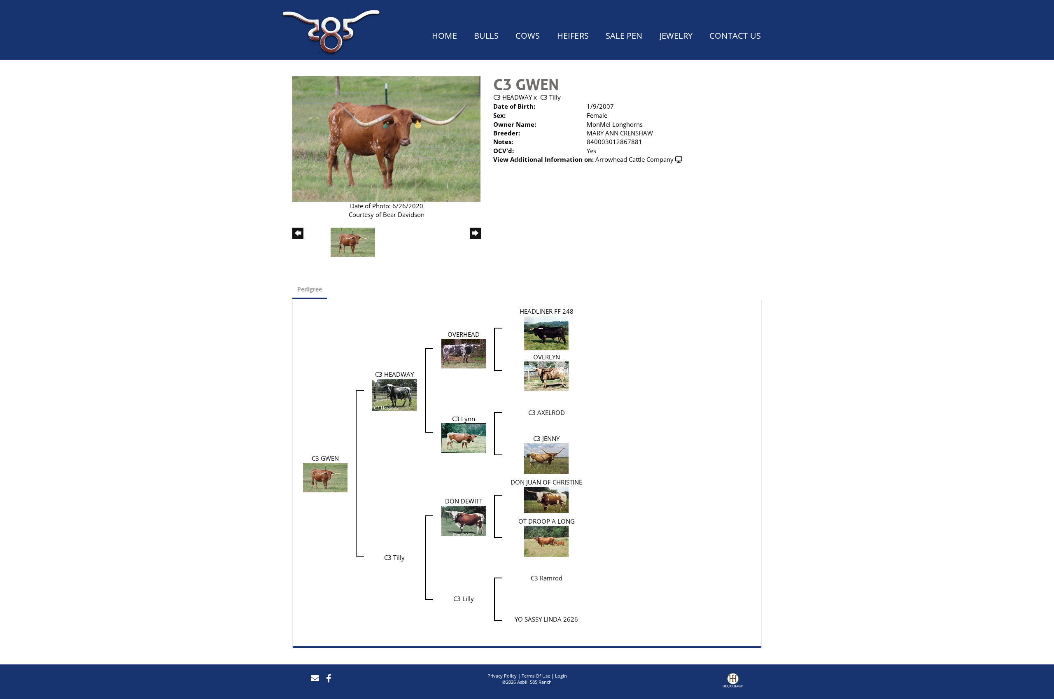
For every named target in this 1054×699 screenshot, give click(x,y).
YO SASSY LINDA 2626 (546, 619)
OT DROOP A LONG (546, 521)
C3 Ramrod (546, 578)
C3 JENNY (546, 438)
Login (561, 676)
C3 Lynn (463, 419)
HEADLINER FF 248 (547, 311)
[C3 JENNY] (546, 458)
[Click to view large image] (386, 138)
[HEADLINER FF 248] (546, 332)
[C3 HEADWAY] (394, 394)
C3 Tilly (550, 97)
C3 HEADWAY (512, 97)
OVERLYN (546, 357)
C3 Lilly (463, 598)
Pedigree (309, 289)
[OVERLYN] (546, 375)
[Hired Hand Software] (733, 682)
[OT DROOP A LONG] (546, 540)
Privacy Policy (502, 676)
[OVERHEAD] (463, 353)
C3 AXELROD (546, 412)
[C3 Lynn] (463, 437)
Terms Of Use (536, 676)
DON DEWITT (464, 501)
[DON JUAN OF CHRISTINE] (546, 499)
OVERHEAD (464, 334)
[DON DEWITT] (463, 520)
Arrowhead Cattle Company (634, 159)
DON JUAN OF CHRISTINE (546, 482)
